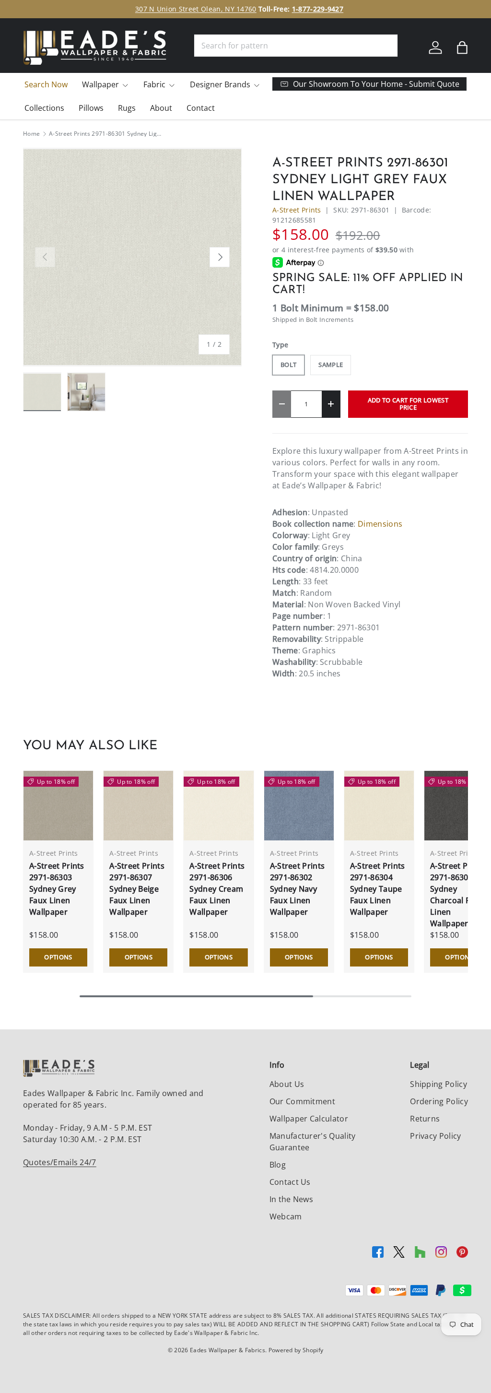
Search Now (46, 84)
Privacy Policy (435, 1136)
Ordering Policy (439, 1101)
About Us (286, 1084)
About (161, 108)
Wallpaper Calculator (308, 1118)
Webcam (285, 1216)
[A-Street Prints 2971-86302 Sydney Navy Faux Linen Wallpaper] (299, 805)
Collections (44, 108)
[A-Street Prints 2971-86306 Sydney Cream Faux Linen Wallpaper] (218, 805)
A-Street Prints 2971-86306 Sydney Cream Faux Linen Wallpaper (217, 889)
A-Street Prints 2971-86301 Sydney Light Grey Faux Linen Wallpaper (106, 134)
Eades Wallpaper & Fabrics (227, 1350)
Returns (425, 1118)
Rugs (127, 108)
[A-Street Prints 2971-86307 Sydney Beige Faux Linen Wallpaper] (138, 805)
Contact (201, 108)
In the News (291, 1199)
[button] (462, 47)
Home (31, 134)
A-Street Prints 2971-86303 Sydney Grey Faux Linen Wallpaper (56, 889)
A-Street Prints (296, 209)
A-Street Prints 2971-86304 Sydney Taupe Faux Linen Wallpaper (377, 889)
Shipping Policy (438, 1084)
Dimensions (380, 524)
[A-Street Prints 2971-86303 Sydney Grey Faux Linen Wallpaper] (58, 805)
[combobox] (295, 46)
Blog (277, 1164)
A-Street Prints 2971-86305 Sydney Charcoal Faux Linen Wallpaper (457, 895)
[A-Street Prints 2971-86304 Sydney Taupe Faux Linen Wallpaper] (379, 805)
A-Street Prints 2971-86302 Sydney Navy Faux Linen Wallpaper (297, 889)
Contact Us (290, 1182)
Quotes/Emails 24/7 (59, 1162)
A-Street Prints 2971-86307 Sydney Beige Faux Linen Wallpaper (136, 889)
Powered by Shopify (296, 1350)
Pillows (91, 108)
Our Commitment (302, 1101)
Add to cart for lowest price (408, 404)
